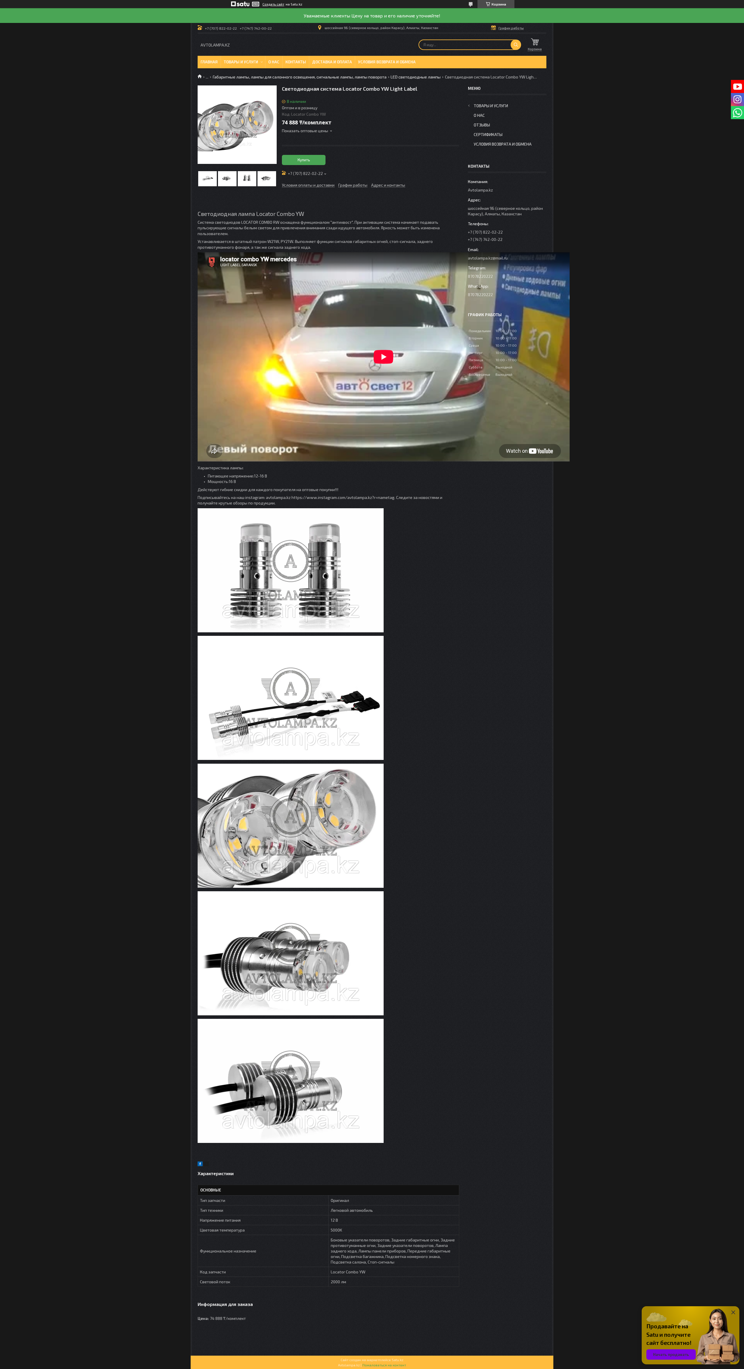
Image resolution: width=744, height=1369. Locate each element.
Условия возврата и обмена (387, 62)
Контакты (295, 62)
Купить (304, 160)
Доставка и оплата (332, 62)
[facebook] (200, 1164)
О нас (273, 62)
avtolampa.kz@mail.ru (488, 257)
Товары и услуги (241, 62)
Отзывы (482, 124)
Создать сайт (273, 4)
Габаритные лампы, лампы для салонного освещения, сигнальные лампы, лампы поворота (300, 76)
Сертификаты (488, 134)
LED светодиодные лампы (416, 76)
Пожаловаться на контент (384, 1365)
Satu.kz (397, 1360)
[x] (206, 1164)
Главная (209, 62)
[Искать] (516, 45)
